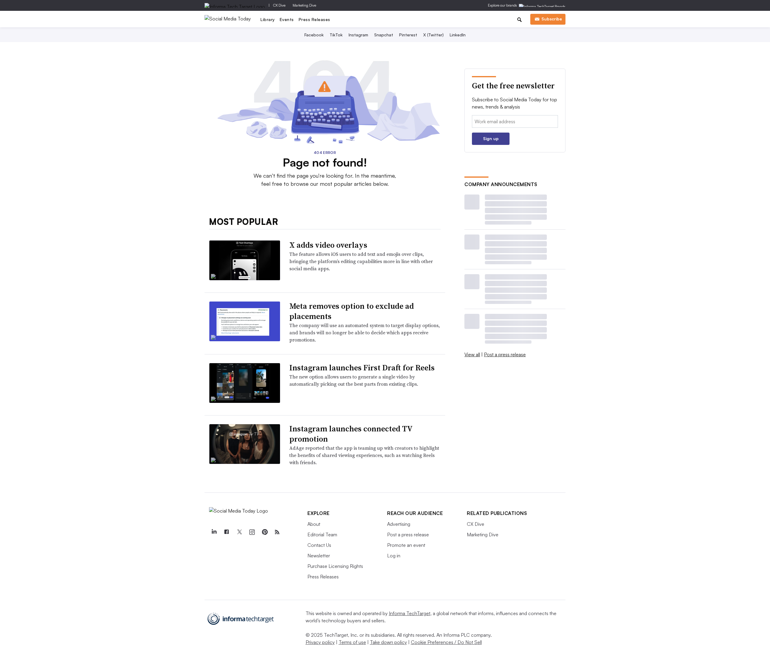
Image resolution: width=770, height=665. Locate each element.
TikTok (336, 34)
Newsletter (318, 556)
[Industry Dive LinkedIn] (214, 532)
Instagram (358, 34)
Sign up (491, 138)
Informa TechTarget (409, 613)
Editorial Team (322, 535)
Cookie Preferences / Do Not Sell (446, 642)
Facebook (314, 34)
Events (287, 19)
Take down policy (388, 642)
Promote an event (406, 545)
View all (472, 354)
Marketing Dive (304, 5)
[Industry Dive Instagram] (251, 532)
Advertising (398, 524)
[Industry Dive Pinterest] (264, 532)
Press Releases (314, 19)
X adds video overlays (328, 245)
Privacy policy (320, 642)
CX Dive (279, 5)
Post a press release (505, 354)
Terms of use (352, 642)
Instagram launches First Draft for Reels (362, 367)
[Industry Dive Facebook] (226, 532)
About (313, 524)
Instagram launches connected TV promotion (350, 433)
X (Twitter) (433, 34)
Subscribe (551, 18)
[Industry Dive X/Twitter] (239, 532)
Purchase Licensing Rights (335, 566)
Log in (393, 556)
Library (267, 19)
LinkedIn (458, 34)
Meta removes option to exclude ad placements (351, 311)
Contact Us (319, 545)
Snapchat (383, 34)
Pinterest (408, 34)
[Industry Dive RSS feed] (277, 532)
